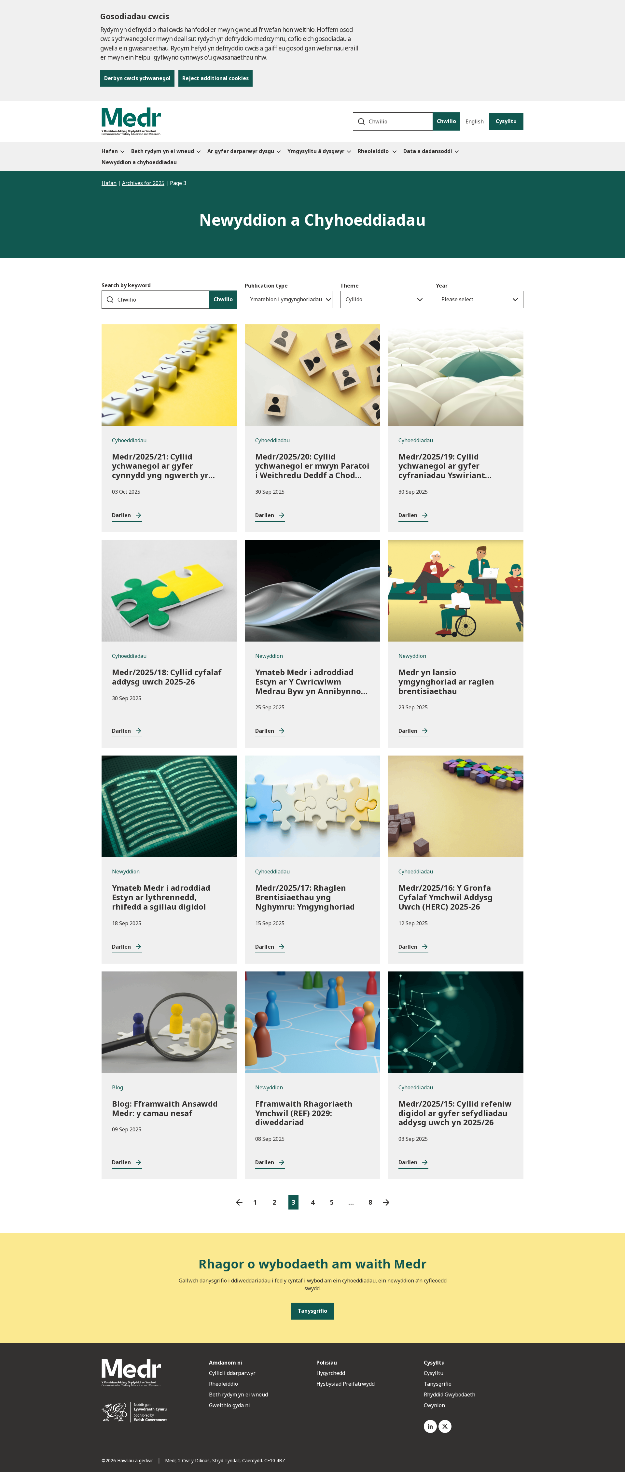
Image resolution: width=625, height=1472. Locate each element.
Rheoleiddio (224, 1383)
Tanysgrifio (437, 1383)
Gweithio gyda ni (229, 1405)
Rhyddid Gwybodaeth (449, 1394)
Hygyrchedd (330, 1373)
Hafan (109, 183)
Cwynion (434, 1405)
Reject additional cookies (215, 78)
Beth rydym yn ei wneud (238, 1394)
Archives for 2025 (143, 183)
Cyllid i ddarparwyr (232, 1373)
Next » (386, 1202)
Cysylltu (506, 121)
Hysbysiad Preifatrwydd (345, 1383)
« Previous (239, 1202)
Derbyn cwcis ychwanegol (137, 78)
